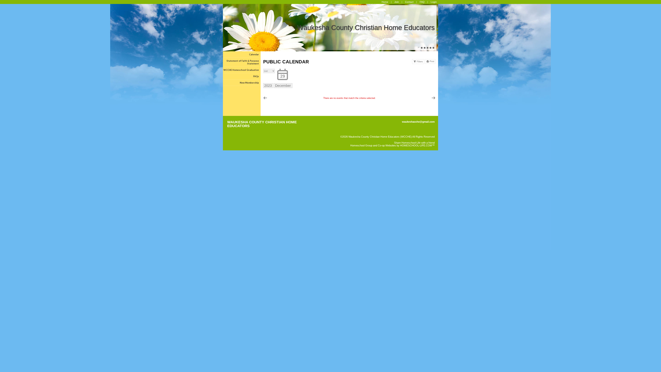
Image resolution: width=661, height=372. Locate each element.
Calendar (254, 54)
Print (432, 61)
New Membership (249, 82)
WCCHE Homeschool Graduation (241, 70)
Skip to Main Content (423, 139)
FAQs (256, 76)
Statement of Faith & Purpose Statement (243, 62)
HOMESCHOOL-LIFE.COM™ (417, 145)
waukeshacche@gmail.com (418, 121)
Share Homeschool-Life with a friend (414, 142)
